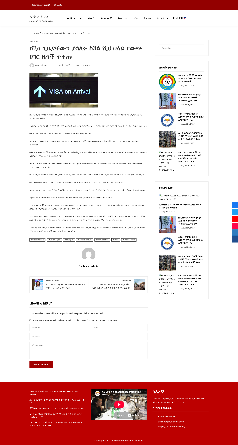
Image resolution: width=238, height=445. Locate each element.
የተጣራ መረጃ (106, 18)
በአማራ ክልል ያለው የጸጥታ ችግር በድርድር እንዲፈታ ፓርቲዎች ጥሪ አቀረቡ (111, 284)
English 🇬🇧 (179, 18)
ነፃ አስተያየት (162, 18)
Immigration (103, 240)
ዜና (81, 18)
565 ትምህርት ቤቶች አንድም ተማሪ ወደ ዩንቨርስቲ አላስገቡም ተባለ (191, 116)
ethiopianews (85, 240)
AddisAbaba (38, 240)
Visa (116, 240)
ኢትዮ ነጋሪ (38, 16)
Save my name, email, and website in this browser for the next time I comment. (75, 320)
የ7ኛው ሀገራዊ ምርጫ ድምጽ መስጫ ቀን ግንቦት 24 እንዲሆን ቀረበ (65, 284)
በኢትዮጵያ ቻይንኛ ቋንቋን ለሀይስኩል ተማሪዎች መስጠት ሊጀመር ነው (189, 97)
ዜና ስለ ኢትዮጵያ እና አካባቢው (41, 21)
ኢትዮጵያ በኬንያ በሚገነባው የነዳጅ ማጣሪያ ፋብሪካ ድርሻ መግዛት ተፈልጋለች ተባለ (190, 136)
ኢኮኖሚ (91, 18)
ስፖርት (136, 18)
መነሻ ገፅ (71, 18)
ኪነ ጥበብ (148, 18)
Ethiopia (69, 240)
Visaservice (130, 240)
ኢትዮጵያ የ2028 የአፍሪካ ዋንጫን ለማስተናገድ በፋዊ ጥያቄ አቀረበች (190, 78)
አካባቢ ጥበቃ (122, 18)
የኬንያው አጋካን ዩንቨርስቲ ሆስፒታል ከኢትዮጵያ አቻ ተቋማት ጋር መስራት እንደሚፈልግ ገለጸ (189, 157)
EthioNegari (55, 240)
